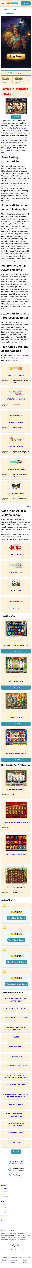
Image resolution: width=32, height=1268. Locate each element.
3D (4, 1204)
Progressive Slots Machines (16, 1029)
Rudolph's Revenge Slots (16, 645)
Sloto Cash (16, 590)
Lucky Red (16, 554)
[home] (13, 5)
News (3, 1221)
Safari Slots (16, 717)
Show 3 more (5, 1216)
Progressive (7, 1212)
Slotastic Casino (16, 375)
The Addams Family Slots (16, 1018)
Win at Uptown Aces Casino (16, 984)
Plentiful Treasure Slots (16, 822)
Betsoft (6, 1191)
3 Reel (5, 1210)
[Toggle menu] (3, 3)
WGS (5, 1188)
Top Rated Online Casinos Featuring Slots (16, 1000)
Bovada (16, 608)
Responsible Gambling (13, 1261)
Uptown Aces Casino (16, 399)
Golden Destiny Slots (16, 855)
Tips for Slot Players (16, 1008)
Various (6, 1196)
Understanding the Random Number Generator (16, 1096)
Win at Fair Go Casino (16, 918)
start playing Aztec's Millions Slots (13, 150)
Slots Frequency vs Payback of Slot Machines (16, 1076)
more (29, 506)
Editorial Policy (25, 1261)
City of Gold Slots (16, 789)
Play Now (26, 3)
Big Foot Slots (16, 681)
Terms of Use (3, 1261)
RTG (5, 1194)
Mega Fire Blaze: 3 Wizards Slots (19, 81)
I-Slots (16, 1037)
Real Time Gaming (19, 128)
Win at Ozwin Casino (16, 940)
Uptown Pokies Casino (16, 469)
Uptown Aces (16, 572)
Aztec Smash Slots (16, 887)
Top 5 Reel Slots (16, 1046)
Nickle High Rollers (16, 1085)
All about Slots (16, 1104)
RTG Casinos (16, 1142)
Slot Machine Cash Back (16, 1066)
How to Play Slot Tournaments (16, 1124)
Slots (15, 10)
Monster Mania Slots (16, 753)
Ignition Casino (16, 446)
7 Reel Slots (16, 1056)
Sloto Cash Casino (16, 493)
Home (6, 10)
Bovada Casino (16, 422)
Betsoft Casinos (16, 1133)
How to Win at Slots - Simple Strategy (16, 1115)
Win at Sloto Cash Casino (16, 962)
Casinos (3, 1185)
